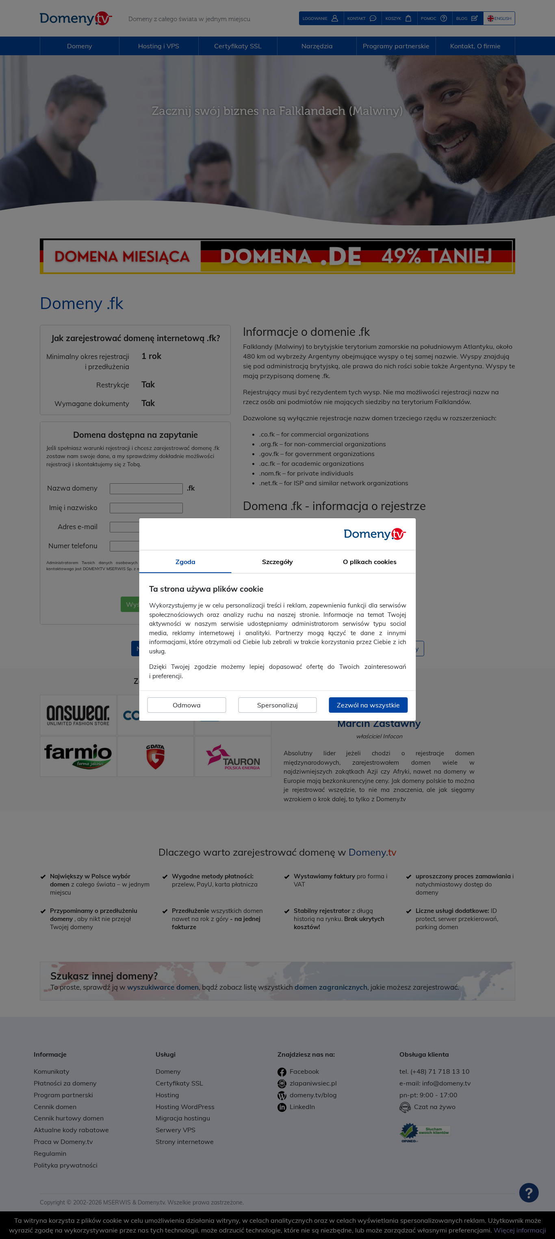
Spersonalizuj (277, 705)
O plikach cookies (370, 562)
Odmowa (187, 705)
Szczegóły (277, 562)
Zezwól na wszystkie (368, 705)
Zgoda (185, 562)
